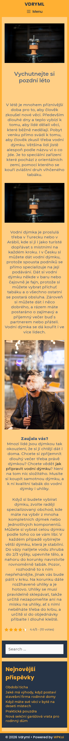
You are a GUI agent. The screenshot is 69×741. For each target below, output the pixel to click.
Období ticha (17, 687)
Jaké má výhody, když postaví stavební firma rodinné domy (31, 694)
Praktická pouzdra (21, 711)
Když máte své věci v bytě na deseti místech (30, 704)
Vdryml (34, 4)
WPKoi (59, 737)
